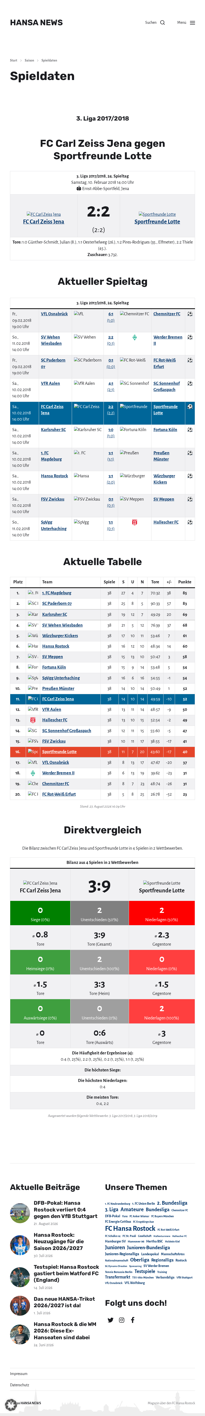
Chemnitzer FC (180, 1210)
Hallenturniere (162, 1236)
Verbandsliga (165, 1277)
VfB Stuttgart (184, 1277)
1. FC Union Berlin (143, 1203)
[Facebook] (132, 1319)
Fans (125, 1216)
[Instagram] (121, 1319)
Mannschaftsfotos (172, 1254)
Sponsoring (135, 1266)
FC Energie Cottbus (118, 1221)
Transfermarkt (117, 1277)
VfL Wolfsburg (134, 1283)
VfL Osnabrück (113, 1283)
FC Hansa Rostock (130, 1228)
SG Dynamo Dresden (116, 1266)
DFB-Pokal (112, 1216)
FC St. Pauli (129, 1235)
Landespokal (150, 1254)
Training (162, 1272)
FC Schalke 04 (112, 1236)
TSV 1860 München (143, 1277)
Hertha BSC (154, 1241)
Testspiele (144, 1271)
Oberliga (139, 1259)
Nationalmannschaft (116, 1260)
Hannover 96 (136, 1241)
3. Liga (111, 1209)
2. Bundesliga (172, 1203)
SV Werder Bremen (156, 1266)
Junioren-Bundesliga (148, 1247)
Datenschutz (19, 1385)
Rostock (181, 1260)
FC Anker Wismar (139, 1216)
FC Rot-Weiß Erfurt (168, 1229)
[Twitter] (110, 1319)
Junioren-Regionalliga (122, 1254)
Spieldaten (49, 60)
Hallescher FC (179, 1236)
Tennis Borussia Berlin (118, 1271)
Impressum (19, 1374)
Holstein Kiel (172, 1241)
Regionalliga (162, 1260)
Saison (29, 60)
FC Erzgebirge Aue (143, 1221)
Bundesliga (158, 1209)
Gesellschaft (145, 1236)
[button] (155, 22)
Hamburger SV (115, 1241)
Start (13, 60)
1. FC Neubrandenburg (117, 1203)
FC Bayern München (162, 1216)
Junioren (115, 1247)
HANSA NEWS (36, 23)
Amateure (132, 1209)
